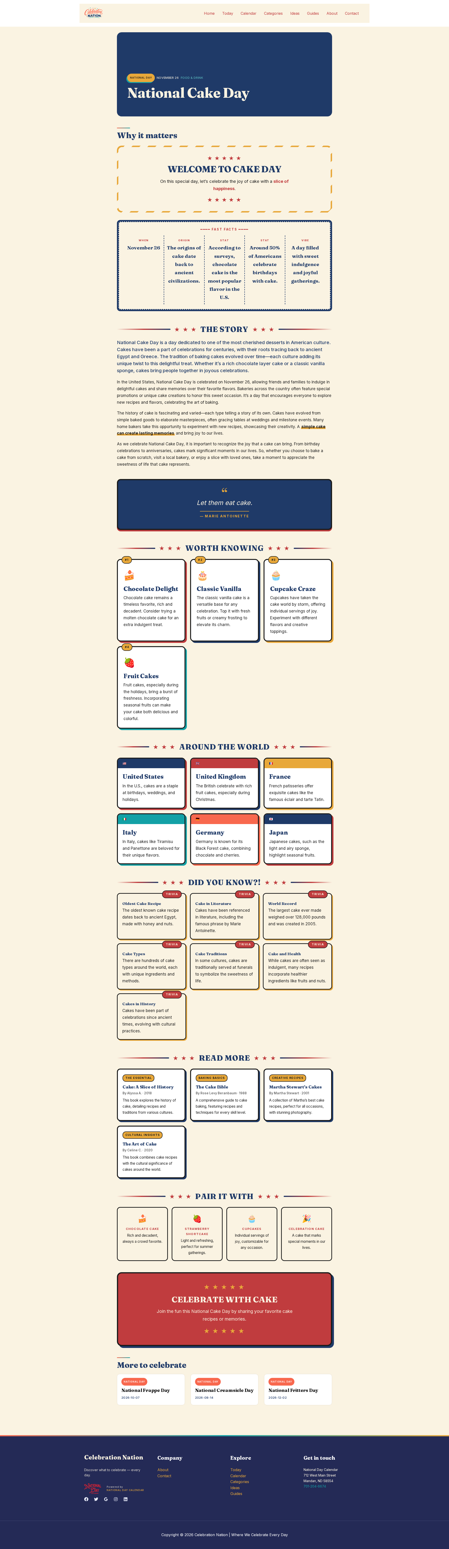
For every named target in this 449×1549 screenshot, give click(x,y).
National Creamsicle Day (224, 1390)
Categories (273, 13)
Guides (313, 13)
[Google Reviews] (106, 1499)
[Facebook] (86, 1499)
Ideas (295, 13)
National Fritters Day (293, 1390)
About (331, 13)
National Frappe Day (145, 1390)
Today (227, 13)
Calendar (249, 13)
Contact (352, 13)
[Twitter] (96, 1499)
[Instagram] (116, 1499)
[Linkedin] (125, 1499)
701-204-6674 (315, 1486)
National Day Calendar (125, 1490)
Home (209, 13)
